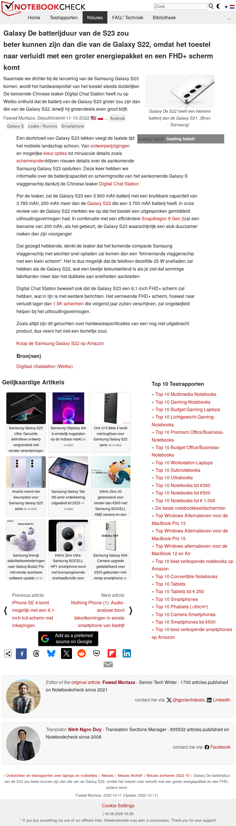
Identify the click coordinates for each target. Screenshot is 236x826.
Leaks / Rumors (42, 126)
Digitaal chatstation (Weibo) (44, 366)
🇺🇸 (93, 117)
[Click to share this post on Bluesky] (51, 653)
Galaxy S (15, 126)
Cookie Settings (118, 805)
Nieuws (95, 17)
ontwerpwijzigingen (110, 145)
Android (117, 118)
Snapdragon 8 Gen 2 (163, 218)
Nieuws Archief (130, 775)
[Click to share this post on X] (66, 653)
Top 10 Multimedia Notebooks (185, 394)
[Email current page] (108, 664)
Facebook (220, 746)
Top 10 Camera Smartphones (185, 614)
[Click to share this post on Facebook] (21, 653)
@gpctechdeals (188, 699)
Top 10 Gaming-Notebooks (182, 401)
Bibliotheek (164, 17)
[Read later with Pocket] (96, 653)
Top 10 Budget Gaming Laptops (186, 409)
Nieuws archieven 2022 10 (167, 775)
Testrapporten (64, 17)
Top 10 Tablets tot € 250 (179, 591)
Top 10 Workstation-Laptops (184, 462)
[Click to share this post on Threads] (36, 653)
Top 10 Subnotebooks (177, 470)
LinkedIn (221, 699)
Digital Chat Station (119, 183)
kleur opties (55, 153)
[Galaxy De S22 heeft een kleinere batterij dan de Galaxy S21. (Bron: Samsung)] (179, 91)
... (229, 17)
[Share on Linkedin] (126, 653)
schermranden (31, 160)
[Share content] (8, 654)
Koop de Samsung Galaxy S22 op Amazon (60, 343)
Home (34, 17)
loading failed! (151, 139)
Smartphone (72, 126)
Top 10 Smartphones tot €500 (184, 621)
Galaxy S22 (99, 203)
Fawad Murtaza (118, 682)
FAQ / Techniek (127, 17)
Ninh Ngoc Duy (85, 729)
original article (85, 682)
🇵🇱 (100, 117)
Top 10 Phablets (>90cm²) (181, 606)
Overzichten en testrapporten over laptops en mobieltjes (51, 775)
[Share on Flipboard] (111, 653)
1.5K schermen (68, 303)
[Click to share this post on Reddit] (81, 653)
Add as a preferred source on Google (74, 638)
